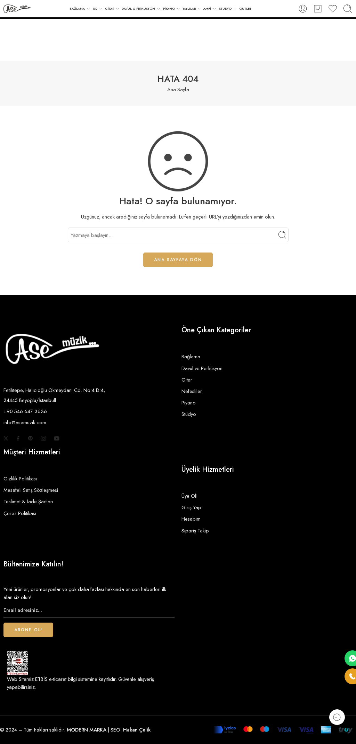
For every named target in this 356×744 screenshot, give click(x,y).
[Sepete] (318, 9)
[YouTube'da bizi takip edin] (57, 438)
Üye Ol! (189, 495)
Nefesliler (191, 391)
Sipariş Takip (195, 530)
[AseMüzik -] (17, 9)
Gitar (186, 379)
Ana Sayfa (178, 89)
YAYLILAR (189, 8)
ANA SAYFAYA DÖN (178, 260)
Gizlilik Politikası (20, 478)
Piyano (188, 402)
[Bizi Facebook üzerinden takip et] (18, 438)
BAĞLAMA (77, 8)
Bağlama (190, 356)
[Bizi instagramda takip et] (43, 438)
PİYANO (169, 8)
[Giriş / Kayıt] (303, 9)
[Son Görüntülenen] (337, 717)
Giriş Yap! (192, 507)
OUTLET (245, 8)
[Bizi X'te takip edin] (5, 438)
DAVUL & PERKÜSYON (138, 8)
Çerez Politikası (19, 513)
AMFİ (207, 8)
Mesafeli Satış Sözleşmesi (30, 490)
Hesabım (191, 518)
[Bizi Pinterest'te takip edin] (30, 438)
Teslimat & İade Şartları (28, 501)
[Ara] (348, 9)
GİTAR (109, 8)
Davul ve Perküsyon (201, 368)
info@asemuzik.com (24, 422)
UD (95, 8)
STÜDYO (225, 8)
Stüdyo (188, 414)
